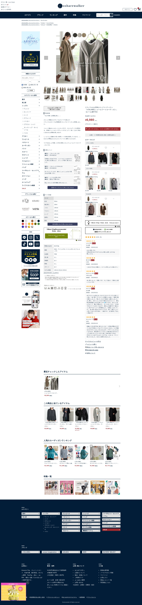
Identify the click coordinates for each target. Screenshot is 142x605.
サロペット (25, 155)
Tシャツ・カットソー (50, 516)
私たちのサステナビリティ (69, 597)
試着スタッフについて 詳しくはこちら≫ (62, 187)
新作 (65, 15)
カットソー (27, 112)
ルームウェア (26, 182)
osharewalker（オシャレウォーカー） (31, 20)
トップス (25, 105)
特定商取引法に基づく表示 (37, 597)
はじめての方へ (80, 570)
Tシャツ (26, 109)
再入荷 (24, 102)
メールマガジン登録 (106, 572)
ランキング (54, 15)
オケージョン (26, 176)
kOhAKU (66, 552)
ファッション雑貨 (27, 164)
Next (118, 58)
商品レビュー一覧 (106, 580)
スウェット (27, 118)
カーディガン (44, 20)
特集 (74, 15)
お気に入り (104, 577)
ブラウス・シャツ (29, 124)
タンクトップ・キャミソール (31, 129)
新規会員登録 (104, 570)
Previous (46, 58)
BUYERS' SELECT (109, 552)
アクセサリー (26, 161)
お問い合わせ (79, 582)
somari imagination (50, 552)
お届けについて (80, 572)
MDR (84, 552)
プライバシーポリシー (53, 597)
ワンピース (25, 139)
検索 (111, 15)
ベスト (26, 133)
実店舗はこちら (105, 582)
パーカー (27, 121)
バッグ (24, 167)
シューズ (25, 158)
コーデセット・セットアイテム (30, 172)
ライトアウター (50, 22)
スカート (25, 152)
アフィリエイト (91, 597)
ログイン (127, 9)
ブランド (43, 24)
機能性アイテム (88, 530)
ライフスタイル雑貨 (28, 185)
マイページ (104, 575)
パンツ (24, 148)
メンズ (24, 179)
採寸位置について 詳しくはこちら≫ (63, 224)
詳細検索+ (117, 15)
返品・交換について (81, 575)
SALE (24, 188)
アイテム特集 (87, 527)
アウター (43, 22)
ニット (26, 115)
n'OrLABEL (49, 24)
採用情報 (82, 597)
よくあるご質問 (80, 580)
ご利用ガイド (57, 585)
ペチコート (25, 142)
